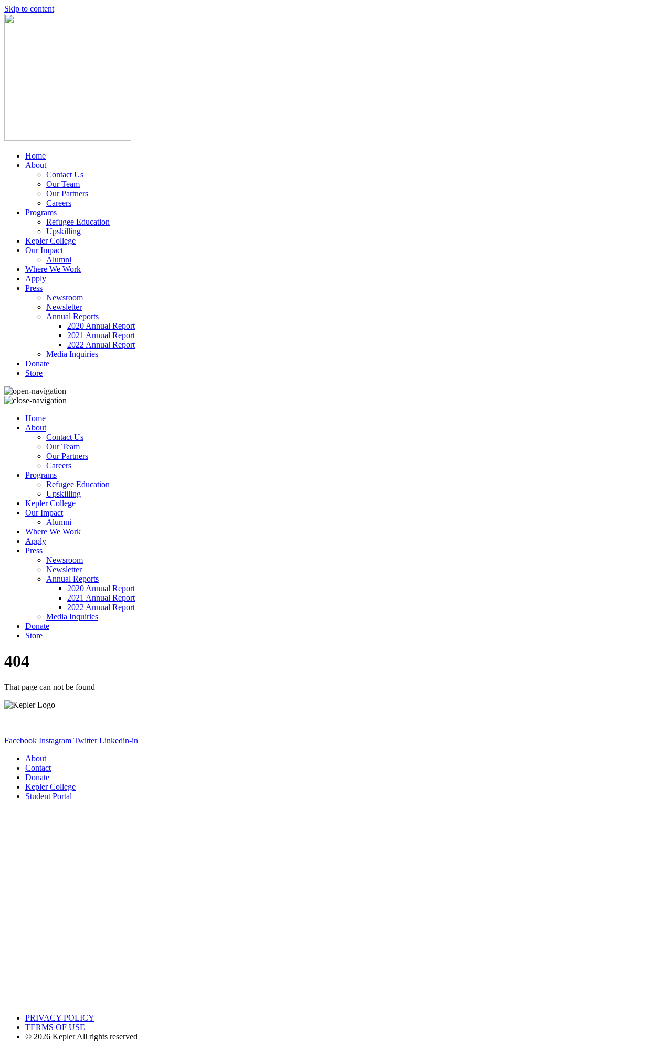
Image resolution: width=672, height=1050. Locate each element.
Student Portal (48, 796)
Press (34, 288)
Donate (37, 363)
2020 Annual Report (101, 325)
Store (34, 373)
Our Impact (44, 250)
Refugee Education (78, 221)
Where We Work (53, 269)
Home (35, 155)
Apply (35, 278)
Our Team (63, 184)
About (35, 165)
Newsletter (64, 306)
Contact (38, 767)
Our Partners (67, 193)
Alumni (58, 259)
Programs (41, 212)
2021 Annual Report (101, 335)
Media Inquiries (72, 354)
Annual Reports (72, 316)
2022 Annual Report (101, 344)
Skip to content (29, 8)
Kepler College (50, 240)
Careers (58, 202)
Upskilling (63, 231)
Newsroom (64, 297)
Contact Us (64, 174)
